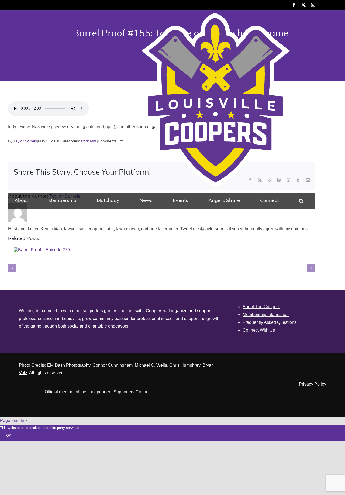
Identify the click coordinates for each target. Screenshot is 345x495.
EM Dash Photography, (69, 365)
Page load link (13, 420)
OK (8, 436)
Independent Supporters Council (119, 392)
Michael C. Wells (151, 365)
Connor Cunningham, (113, 365)
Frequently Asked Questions (269, 322)
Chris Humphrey (184, 365)
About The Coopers (261, 306)
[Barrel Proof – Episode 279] (42, 250)
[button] (301, 201)
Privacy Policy (312, 384)
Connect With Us (259, 330)
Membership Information (266, 314)
